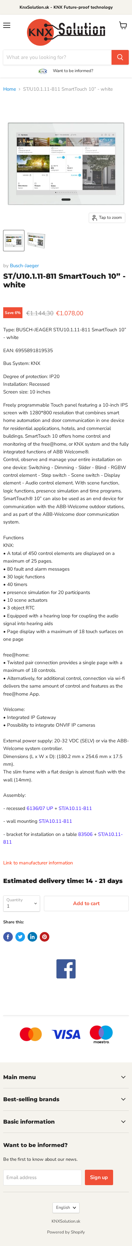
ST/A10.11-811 (75, 808)
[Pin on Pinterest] (44, 937)
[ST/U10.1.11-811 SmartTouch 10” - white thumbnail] (14, 240)
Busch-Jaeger (24, 265)
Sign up (99, 1177)
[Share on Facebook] (8, 937)
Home (9, 89)
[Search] (120, 57)
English (63, 1207)
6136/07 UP (40, 808)
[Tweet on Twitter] (20, 937)
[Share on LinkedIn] (32, 937)
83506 (85, 834)
